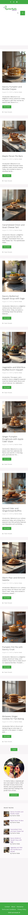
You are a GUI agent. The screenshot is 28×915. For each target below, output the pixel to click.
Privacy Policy (22, 909)
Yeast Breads (8, 112)
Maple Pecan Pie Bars (12, 156)
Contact (7, 906)
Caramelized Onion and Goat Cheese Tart (13, 226)
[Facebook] (10, 2)
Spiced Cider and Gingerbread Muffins (11, 509)
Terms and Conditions (9, 909)
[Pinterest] (17, 2)
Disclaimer (20, 906)
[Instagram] (13, 2)
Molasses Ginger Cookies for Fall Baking (13, 717)
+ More (14, 749)
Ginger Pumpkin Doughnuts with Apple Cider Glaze (12, 439)
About (13, 906)
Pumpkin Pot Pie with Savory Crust (12, 648)
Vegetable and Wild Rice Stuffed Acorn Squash (13, 368)
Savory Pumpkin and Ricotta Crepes (12, 88)
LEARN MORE (14, 795)
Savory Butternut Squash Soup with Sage (13, 297)
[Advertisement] (14, 31)
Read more (7, 106)
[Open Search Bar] (17, 13)
